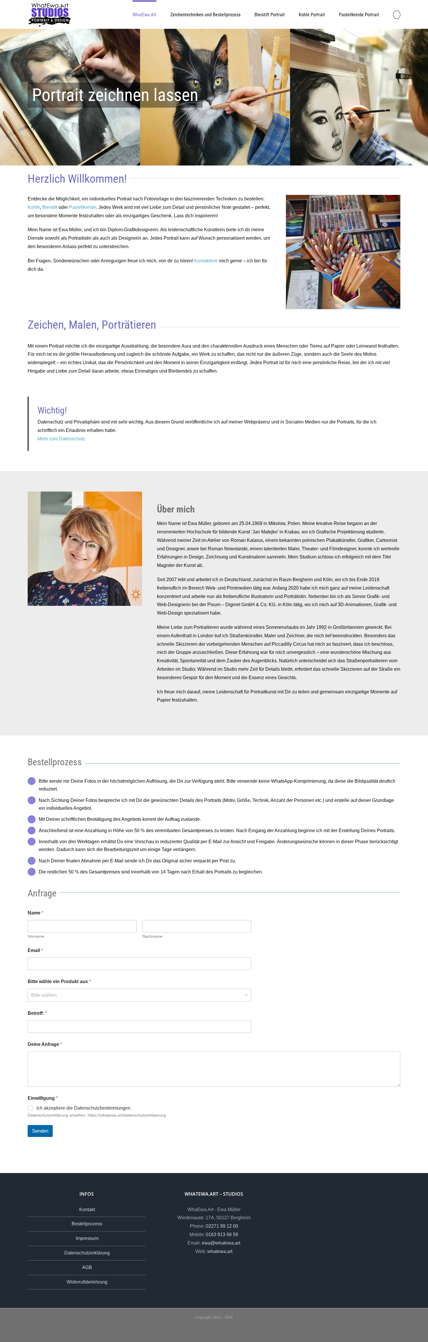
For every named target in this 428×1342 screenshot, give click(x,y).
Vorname (36, 936)
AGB (87, 1267)
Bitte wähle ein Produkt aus (59, 981)
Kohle (34, 207)
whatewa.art (219, 1251)
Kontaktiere (206, 260)
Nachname (152, 936)
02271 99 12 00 (222, 1226)
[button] (396, 14)
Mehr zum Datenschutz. (62, 438)
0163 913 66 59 (222, 1234)
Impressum (87, 1238)
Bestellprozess (87, 1223)
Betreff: (37, 1013)
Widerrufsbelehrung (87, 1281)
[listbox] (139, 995)
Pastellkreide (82, 207)
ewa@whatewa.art (221, 1242)
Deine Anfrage (45, 1044)
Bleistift (49, 207)
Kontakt (87, 1209)
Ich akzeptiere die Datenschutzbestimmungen (83, 1108)
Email (35, 950)
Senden (40, 1131)
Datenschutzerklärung (87, 1252)
